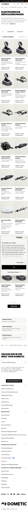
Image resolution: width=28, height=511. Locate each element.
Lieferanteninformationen (7, 474)
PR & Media (8, 481)
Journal (3, 421)
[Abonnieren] (25, 362)
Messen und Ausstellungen (7, 438)
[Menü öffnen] (26, 4)
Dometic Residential (10, 425)
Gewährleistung (5, 402)
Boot (6, 7)
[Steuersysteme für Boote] (3, 31)
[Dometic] (5, 4)
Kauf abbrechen (5, 408)
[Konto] (18, 4)
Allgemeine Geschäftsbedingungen (9, 464)
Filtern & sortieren (8, 36)
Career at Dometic (10, 487)
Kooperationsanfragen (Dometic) (9, 431)
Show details (20, 262)
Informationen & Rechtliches (8, 444)
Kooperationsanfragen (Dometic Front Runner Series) (13, 434)
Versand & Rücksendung (7, 405)
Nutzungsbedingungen (6, 448)
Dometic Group (9, 471)
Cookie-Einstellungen (6, 458)
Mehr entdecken (5, 411)
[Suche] (14, 4)
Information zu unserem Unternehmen (11, 467)
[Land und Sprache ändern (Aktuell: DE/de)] (26, 1)
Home (2, 7)
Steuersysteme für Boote (15, 7)
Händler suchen (5, 398)
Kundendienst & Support (7, 385)
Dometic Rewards (5, 415)
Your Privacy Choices (13, 272)
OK (14, 267)
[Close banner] (25, 237)
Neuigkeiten (9, 484)
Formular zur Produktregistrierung (9, 392)
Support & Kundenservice (7, 388)
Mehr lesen (12, 23)
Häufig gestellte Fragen (6, 395)
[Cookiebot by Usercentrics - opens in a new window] (16, 238)
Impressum (3, 461)
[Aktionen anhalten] (2, 1)
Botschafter (4, 418)
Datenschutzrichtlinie (6, 451)
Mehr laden (14, 306)
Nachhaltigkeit (4, 477)
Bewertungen (4, 441)
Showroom (3, 428)
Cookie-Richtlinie (5, 454)
